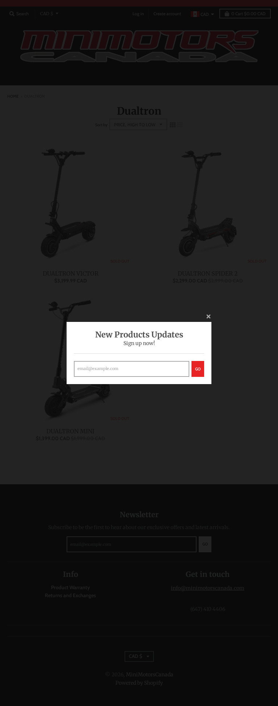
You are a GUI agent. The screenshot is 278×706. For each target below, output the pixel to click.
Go (198, 368)
